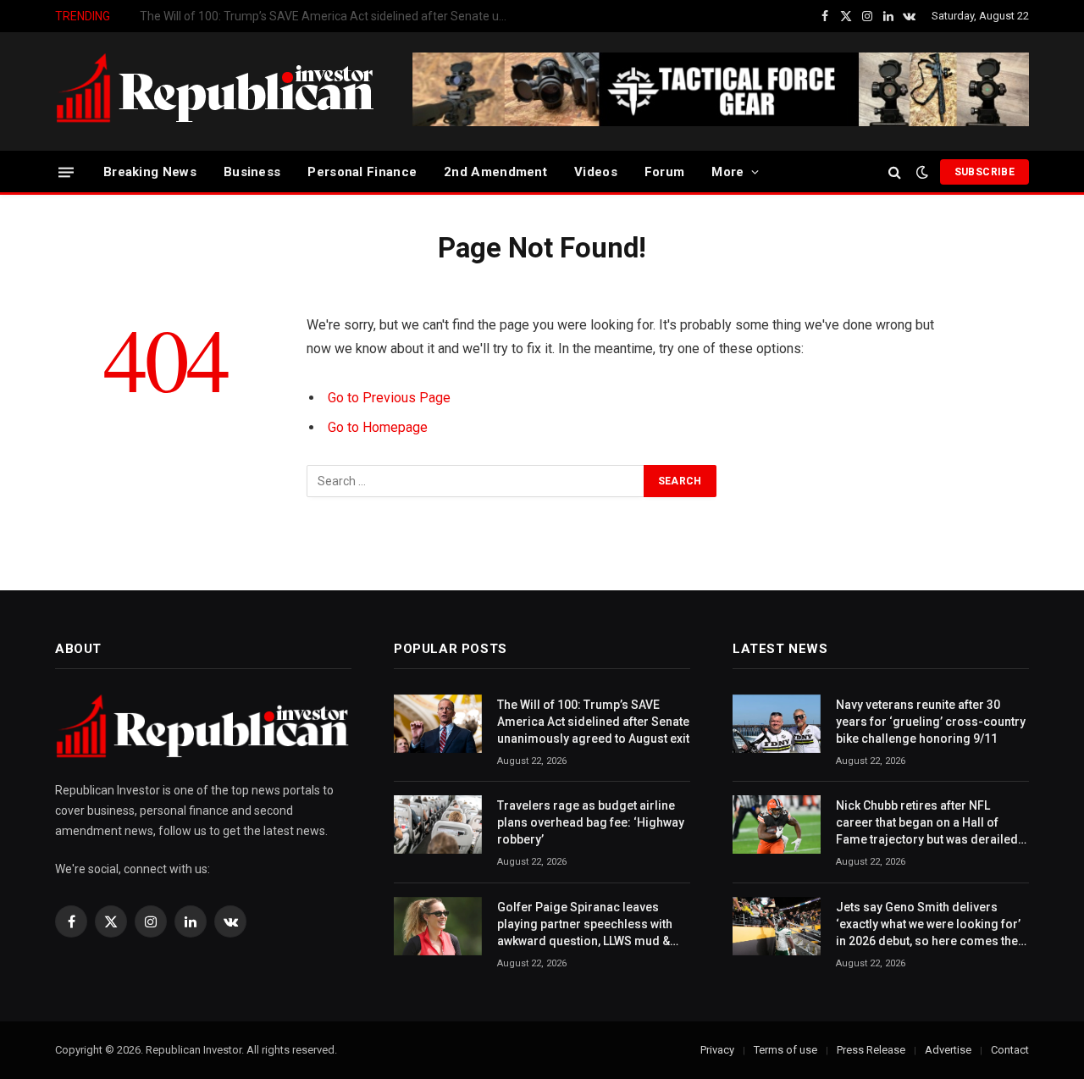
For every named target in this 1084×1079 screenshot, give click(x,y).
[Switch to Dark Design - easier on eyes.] (922, 172)
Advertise (948, 1049)
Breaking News (149, 172)
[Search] (894, 172)
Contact (1010, 1049)
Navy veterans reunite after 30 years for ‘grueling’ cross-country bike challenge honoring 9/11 (931, 721)
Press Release (871, 1049)
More (727, 172)
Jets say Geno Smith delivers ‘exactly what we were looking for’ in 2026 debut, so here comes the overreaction (928, 924)
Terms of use (785, 1049)
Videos (595, 172)
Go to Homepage (378, 427)
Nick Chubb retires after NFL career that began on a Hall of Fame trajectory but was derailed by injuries (927, 823)
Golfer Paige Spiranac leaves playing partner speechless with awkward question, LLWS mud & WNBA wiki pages (584, 924)
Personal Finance (362, 172)
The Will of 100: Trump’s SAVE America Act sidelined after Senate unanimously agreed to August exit (593, 721)
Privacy (717, 1049)
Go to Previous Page (389, 398)
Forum (664, 172)
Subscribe (984, 172)
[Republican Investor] (216, 91)
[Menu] (66, 171)
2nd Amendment (495, 172)
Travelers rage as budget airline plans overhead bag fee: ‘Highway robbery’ (330, 16)
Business (252, 172)
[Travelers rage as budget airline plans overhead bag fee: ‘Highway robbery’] (438, 824)
